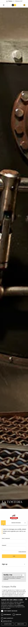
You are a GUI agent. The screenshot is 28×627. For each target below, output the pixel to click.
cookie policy (20, 605)
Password (4, 545)
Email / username (6, 538)
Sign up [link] (4, 564)
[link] (24, 5)
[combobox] (26, 599)
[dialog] (14, 612)
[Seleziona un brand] (14, 5)
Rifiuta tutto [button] (21, 624)
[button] (14, 621)
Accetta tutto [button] (8, 624)
